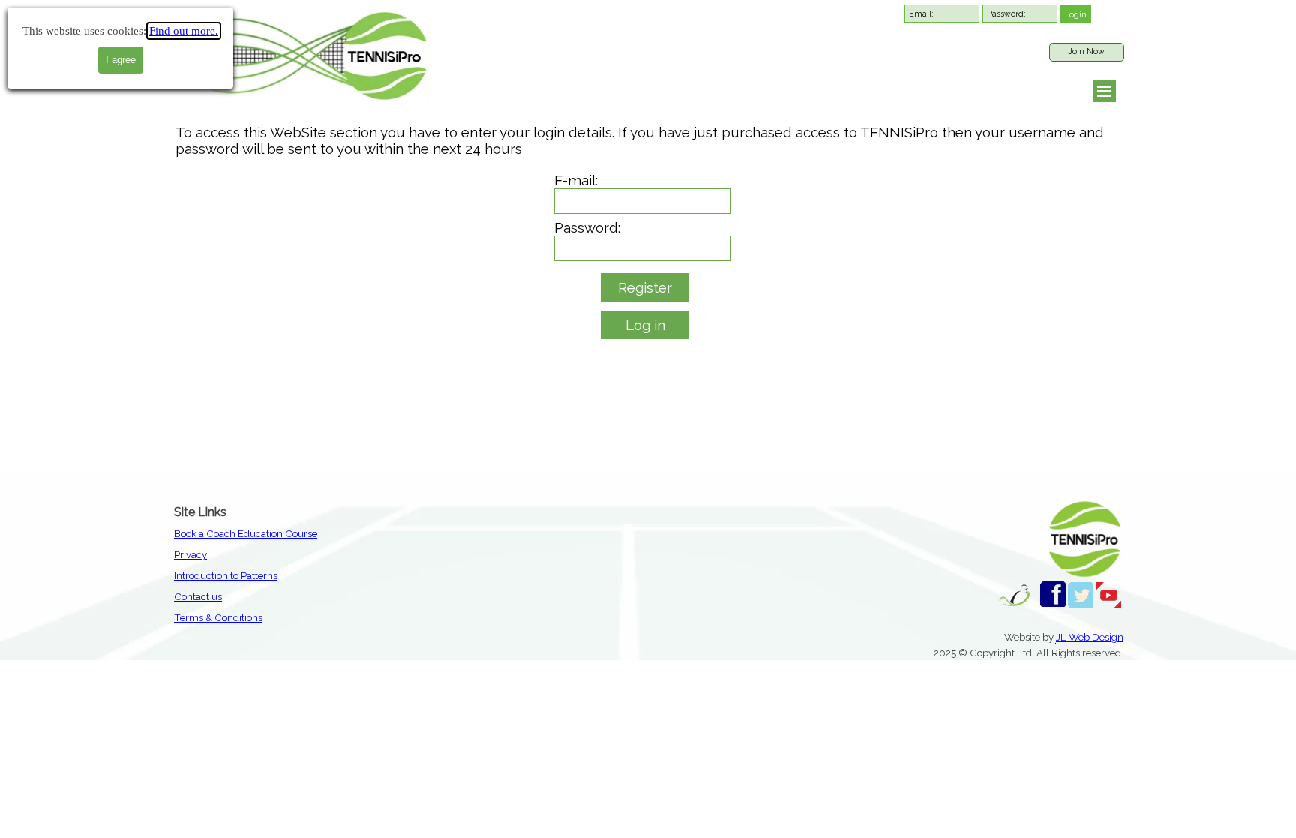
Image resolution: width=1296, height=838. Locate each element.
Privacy (190, 554)
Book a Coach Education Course (245, 533)
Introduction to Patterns (226, 575)
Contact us (198, 596)
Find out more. (183, 31)
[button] (1055, 637)
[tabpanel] (308, 573)
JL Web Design (1090, 637)
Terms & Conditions (218, 617)
